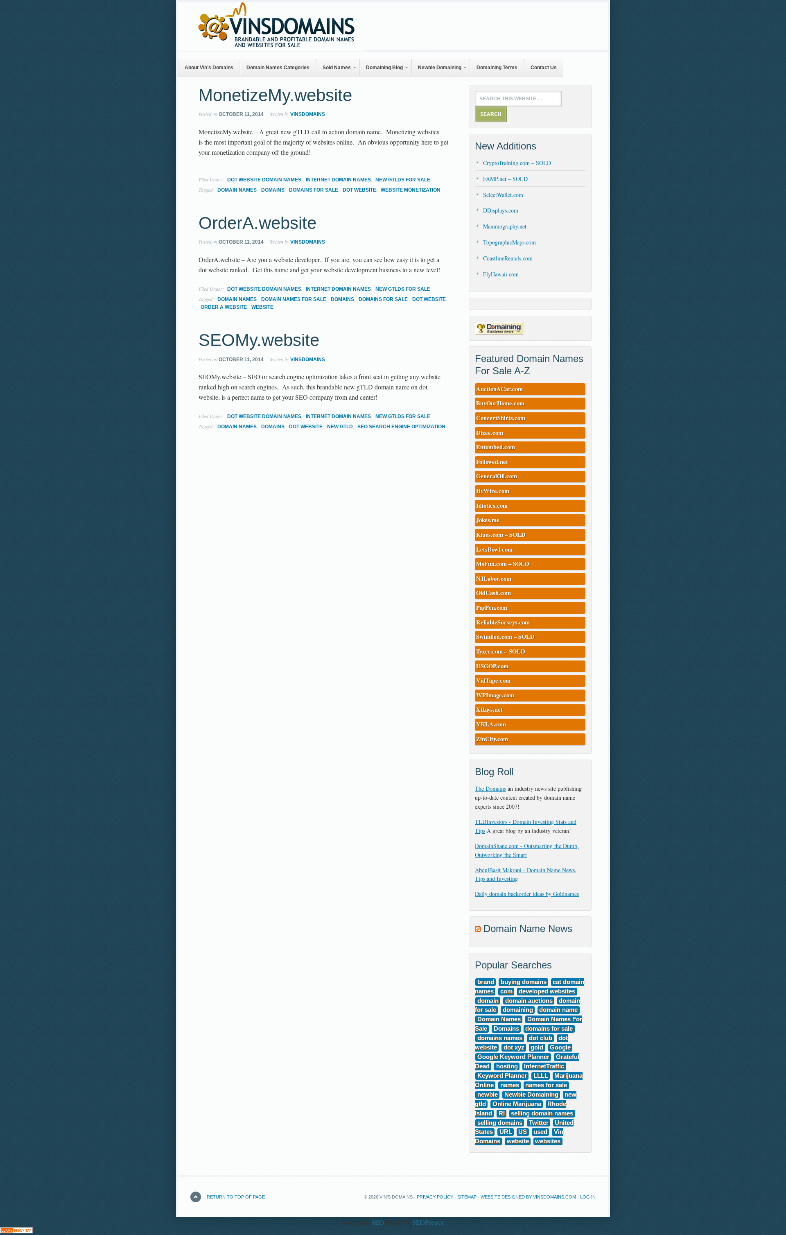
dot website (359, 190)
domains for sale (313, 190)
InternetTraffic (544, 1066)
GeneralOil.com (496, 476)
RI (502, 1113)
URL (505, 1132)
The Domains (490, 788)
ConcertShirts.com (500, 418)
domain (488, 1001)
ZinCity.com (492, 739)
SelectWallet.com (503, 195)
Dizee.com (489, 432)
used (540, 1132)
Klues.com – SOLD (501, 534)
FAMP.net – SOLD (505, 179)
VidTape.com (493, 680)
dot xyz (514, 1048)
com (506, 991)
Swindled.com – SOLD (505, 636)
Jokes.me (487, 520)
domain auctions (529, 1001)
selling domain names (542, 1113)
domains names (499, 1038)
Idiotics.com (492, 505)
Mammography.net (504, 226)
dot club (540, 1038)
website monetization (410, 190)
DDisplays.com (500, 210)
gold (537, 1048)
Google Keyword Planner (513, 1057)
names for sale (546, 1085)
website (262, 307)
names (509, 1085)
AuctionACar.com (499, 389)
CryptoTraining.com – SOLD (517, 163)
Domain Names (237, 190)
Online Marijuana (516, 1104)
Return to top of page (236, 1196)
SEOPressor (428, 1222)
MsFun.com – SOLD (502, 563)
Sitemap (467, 1196)
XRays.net (489, 709)
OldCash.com (493, 592)
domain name (558, 1010)
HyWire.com (492, 490)
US (522, 1132)
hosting (507, 1066)
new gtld (340, 427)
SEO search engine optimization (401, 427)
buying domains (524, 982)
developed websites (547, 991)
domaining (518, 1010)
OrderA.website (257, 223)
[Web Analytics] (16, 1230)
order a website (224, 307)
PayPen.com (491, 607)
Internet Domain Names (338, 180)
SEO (377, 1222)
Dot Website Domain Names (264, 180)
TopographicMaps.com (509, 242)
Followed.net (492, 461)
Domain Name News (527, 928)
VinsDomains (307, 114)
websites (547, 1141)
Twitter (539, 1123)
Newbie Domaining (531, 1094)
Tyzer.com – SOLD (500, 651)
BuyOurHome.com (500, 403)
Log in (588, 1196)
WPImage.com (495, 695)
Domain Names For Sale (293, 299)
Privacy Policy (435, 1196)
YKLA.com (491, 724)
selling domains (499, 1123)
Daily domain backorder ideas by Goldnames (527, 894)
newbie (487, 1094)
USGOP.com (492, 666)
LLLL (540, 1075)
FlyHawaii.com (501, 274)
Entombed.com (495, 447)
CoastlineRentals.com (508, 258)
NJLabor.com (493, 578)
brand (485, 982)
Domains (273, 190)
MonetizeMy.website (275, 95)
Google (560, 1048)
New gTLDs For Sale (402, 180)
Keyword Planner (502, 1075)
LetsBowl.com (494, 549)
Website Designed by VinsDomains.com (528, 1196)
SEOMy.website (259, 340)
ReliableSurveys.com (503, 622)
